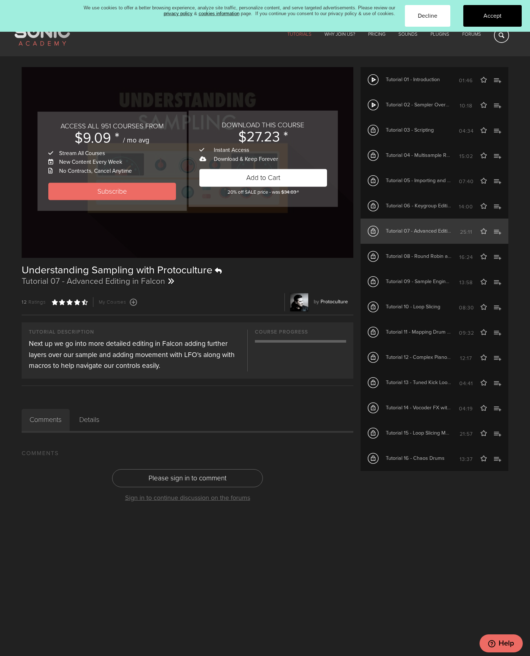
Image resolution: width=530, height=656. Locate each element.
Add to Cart (263, 177)
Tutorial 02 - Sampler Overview (421, 105)
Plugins (439, 34)
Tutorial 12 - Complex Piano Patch (423, 357)
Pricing (376, 34)
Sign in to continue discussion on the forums (187, 498)
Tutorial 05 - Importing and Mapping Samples (437, 180)
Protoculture (334, 302)
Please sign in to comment (187, 478)
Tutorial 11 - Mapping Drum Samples (426, 332)
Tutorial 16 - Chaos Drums (415, 458)
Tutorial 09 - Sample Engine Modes (425, 281)
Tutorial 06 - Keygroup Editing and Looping (434, 206)
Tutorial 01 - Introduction (413, 79)
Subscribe (112, 191)
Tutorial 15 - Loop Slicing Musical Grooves (432, 433)
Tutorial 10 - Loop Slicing (413, 307)
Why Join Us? (339, 34)
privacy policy (178, 13)
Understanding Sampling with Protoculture (118, 270)
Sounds (408, 34)
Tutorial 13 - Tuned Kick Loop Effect (425, 382)
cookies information (219, 13)
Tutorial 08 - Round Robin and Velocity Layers (437, 256)
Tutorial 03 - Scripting (410, 130)
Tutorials (299, 34)
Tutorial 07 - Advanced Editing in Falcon (430, 231)
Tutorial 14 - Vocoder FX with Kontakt (427, 408)
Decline (427, 15)
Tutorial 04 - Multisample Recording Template (437, 155)
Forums (471, 34)
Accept (492, 15)
